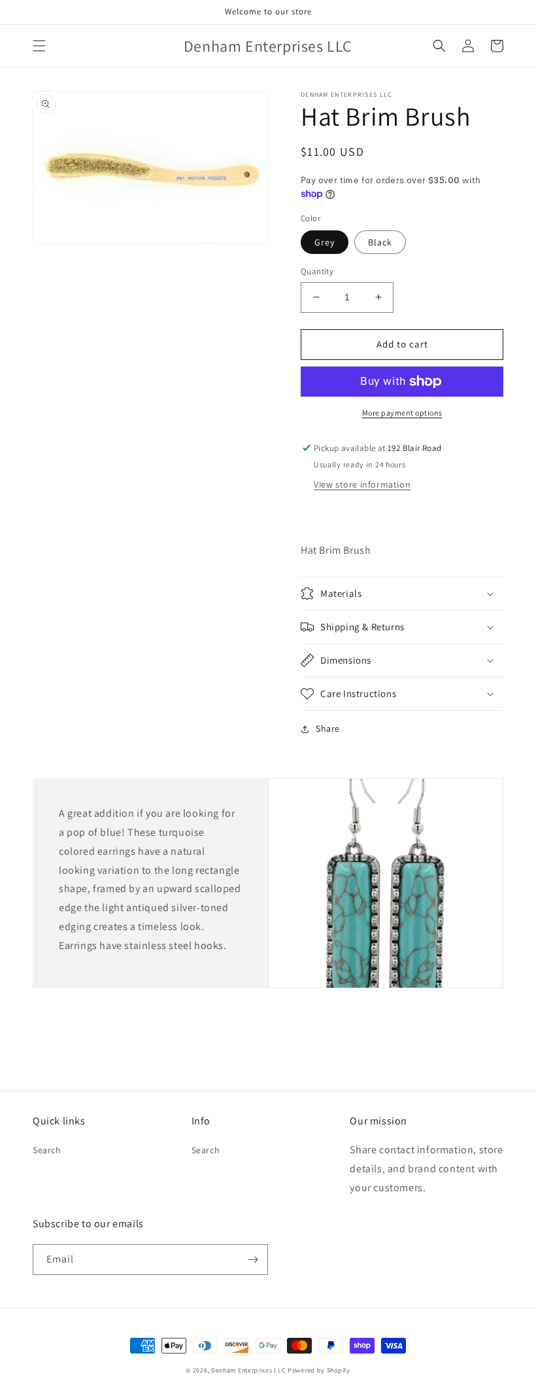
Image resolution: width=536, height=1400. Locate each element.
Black (380, 242)
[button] (39, 45)
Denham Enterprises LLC (248, 1370)
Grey (324, 242)
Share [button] (328, 728)
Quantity (317, 271)
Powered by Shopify (319, 1370)
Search (47, 1150)
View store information (362, 484)
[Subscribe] (253, 1259)
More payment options (402, 413)
